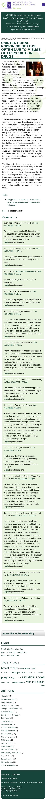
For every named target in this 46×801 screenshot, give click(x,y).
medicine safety (27, 200)
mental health (31, 673)
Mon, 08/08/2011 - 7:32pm (17, 382)
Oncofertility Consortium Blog (12, 649)
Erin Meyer (5, 718)
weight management (17, 682)
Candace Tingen (7, 712)
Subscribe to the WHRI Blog (18, 633)
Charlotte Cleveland (8, 705)
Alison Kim (5, 696)
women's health (35, 681)
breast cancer (9, 668)
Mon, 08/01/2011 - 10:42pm (24, 516)
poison (37, 200)
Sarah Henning (6, 759)
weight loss (5, 682)
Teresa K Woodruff (8, 765)
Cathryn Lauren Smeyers (10, 708)
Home (3, 38)
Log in (5, 211)
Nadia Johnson (6, 746)
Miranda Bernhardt (8, 731)
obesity (39, 673)
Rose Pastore (6, 756)
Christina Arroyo (7, 702)
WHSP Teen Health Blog (10, 655)
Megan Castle (6, 734)
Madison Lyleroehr (8, 737)
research (18, 678)
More (43, 685)
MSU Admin (5, 740)
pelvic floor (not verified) (25, 271)
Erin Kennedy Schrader (10, 715)
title (43, 4)
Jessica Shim (6, 721)
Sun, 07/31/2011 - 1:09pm (24, 479)
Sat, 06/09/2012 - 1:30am (14, 601)
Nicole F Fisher (7, 743)
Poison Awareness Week (17, 202)
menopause (17, 672)
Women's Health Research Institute (14, 652)
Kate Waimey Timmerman (10, 753)
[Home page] (18, 8)
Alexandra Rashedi (8, 699)
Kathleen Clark (6, 724)
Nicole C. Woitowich (8, 749)
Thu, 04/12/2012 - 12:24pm (17, 575)
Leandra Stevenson (8, 727)
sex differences (33, 677)
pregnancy (7, 677)
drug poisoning (13, 200)
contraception (24, 668)
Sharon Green (6, 762)
